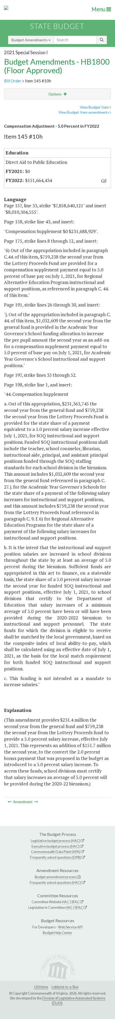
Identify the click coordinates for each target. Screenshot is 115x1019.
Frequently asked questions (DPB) (55, 857)
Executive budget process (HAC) (55, 846)
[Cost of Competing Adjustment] (36, 802)
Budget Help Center (57, 933)
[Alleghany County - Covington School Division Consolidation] (10, 802)
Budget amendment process (56, 877)
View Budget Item (95, 107)
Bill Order (12, 80)
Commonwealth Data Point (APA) (55, 852)
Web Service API (70, 927)
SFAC (75, 902)
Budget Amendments (29, 40)
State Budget (57, 26)
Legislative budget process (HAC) (55, 841)
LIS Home (41, 987)
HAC (65, 902)
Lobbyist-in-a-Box (65, 987)
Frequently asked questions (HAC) (55, 882)
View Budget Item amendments (84, 112)
